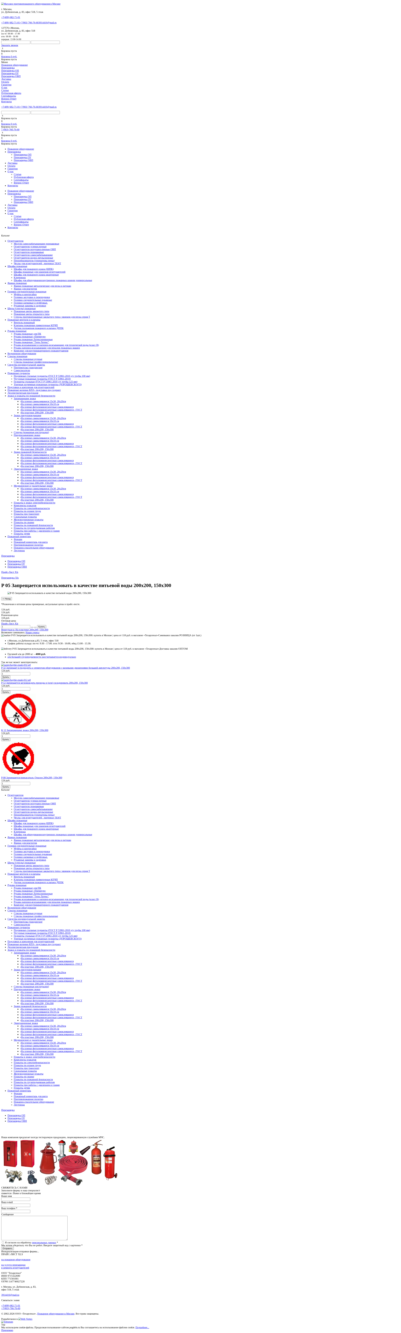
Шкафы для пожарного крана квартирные (36, 274)
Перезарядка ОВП (11, 76)
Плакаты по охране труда (27, 511)
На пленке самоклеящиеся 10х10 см (40, 404)
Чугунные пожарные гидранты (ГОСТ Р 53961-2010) (42, 379)
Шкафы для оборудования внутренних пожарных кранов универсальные (53, 280)
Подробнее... (142, 1327)
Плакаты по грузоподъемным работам (34, 528)
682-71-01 (10, 17)
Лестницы (19, 550)
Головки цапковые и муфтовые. (31, 303)
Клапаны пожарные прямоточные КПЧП (36, 325)
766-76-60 (10, 1308)
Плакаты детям (22, 533)
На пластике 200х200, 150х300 (37, 412)
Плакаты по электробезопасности (32, 508)
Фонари (18, 539)
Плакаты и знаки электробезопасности (34, 502)
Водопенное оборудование (22, 353)
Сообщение (7, 1214)
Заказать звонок (9, 45)
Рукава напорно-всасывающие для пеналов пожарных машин (47, 348)
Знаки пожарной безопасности (30, 452)
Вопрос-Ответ (8, 98)
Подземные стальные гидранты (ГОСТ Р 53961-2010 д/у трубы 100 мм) (52, 376)
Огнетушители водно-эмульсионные (33, 257)
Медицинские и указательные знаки (33, 485)
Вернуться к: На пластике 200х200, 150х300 (24, 629)
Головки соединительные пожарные (27, 291)
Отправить (8, 1248)
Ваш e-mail (7, 1202)
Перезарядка (8, 67)
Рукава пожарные (17, 331)
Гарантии (6, 84)
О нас (4, 87)
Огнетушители (15, 241)
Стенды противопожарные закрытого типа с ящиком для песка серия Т (52, 317)
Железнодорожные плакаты (28, 519)
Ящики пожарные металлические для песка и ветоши (42, 286)
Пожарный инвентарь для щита (31, 542)
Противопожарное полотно (28, 545)
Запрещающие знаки (25, 398)
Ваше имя (6, 1196)
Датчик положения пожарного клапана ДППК (39, 328)
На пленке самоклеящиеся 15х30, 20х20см (43, 401)
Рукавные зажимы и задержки (30, 305)
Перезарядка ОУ (10, 73)
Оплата (5, 82)
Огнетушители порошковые (29, 252)
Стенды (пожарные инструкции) (31, 432)
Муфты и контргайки (25, 294)
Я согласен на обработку (31, 1242)
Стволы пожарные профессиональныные (36, 362)
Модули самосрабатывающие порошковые (36, 243)
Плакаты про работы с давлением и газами (37, 531)
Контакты (6, 101)
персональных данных (44, 1242)
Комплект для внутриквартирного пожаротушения (41, 350)
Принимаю (7, 1330)
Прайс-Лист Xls (9, 572)
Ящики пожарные (17, 283)
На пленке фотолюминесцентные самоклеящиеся (47, 407)
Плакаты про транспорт (26, 514)
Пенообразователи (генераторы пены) (34, 260)
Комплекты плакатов (25, 505)
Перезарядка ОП (10, 70)
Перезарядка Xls (10, 577)
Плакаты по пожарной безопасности (33, 525)
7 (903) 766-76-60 (10, 129)
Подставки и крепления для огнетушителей (31, 387)
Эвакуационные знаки (26, 469)
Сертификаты (8, 96)
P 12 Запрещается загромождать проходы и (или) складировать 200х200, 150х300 (44, 683)
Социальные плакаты (25, 516)
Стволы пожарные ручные (28, 359)
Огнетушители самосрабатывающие (33, 255)
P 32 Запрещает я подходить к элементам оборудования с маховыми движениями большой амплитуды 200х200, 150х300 (65, 667)
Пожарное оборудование (14, 65)
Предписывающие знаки (27, 435)
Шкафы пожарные (17, 266)
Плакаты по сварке (24, 522)
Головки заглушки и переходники (32, 297)
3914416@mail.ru (48, 22)
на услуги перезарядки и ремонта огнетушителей (15, 1266)
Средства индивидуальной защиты (26, 364)
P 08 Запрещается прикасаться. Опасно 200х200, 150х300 (31, 777)
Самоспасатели (22, 370)
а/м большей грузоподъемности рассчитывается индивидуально (42, 657)
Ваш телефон (9, 1208)
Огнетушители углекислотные (30, 246)
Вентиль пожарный (24, 322)
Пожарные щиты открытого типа (31, 314)
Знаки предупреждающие (27, 415)
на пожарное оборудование (15, 1259)
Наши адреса (32, 632)
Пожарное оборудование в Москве (55, 1313)
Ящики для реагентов (25, 288)
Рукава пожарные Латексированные (33, 339)
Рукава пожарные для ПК (27, 333)
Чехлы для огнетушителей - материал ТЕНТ (37, 263)
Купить (41, 627)
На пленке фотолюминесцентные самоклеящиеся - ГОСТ (51, 409)
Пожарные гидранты (19, 373)
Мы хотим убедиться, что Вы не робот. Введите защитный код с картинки (42, 1245)
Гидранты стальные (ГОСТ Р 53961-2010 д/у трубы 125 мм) (45, 381)
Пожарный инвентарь (19, 536)
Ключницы (20, 277)
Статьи (5, 90)
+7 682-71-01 (10, 22)
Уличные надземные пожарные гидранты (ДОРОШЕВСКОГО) (48, 384)
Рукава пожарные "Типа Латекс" (31, 342)
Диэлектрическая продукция (23, 393)
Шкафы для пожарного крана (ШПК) (34, 269)
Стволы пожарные (17, 356)
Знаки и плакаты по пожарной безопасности (31, 395)
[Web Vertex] (25, 1319)
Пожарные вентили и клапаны (24, 319)
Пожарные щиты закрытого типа (31, 311)
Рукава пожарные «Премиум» (30, 336)
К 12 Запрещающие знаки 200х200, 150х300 (24, 730)
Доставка (6, 79)
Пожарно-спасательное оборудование (34, 547)
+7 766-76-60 (29, 22)
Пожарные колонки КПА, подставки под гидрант (34, 390)
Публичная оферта (11, 93)
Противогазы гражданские (28, 367)
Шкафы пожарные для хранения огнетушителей (39, 272)
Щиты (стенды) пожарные (22, 308)
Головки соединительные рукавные (33, 300)
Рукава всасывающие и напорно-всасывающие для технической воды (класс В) (56, 345)
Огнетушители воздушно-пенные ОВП (35, 249)
